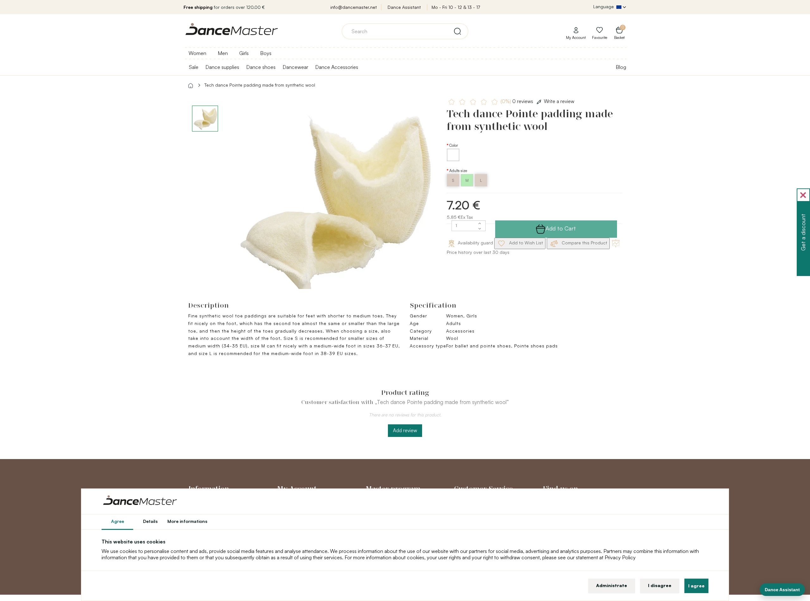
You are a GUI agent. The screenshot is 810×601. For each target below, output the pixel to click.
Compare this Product (583, 242)
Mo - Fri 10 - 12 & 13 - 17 (456, 7)
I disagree (659, 585)
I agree (696, 585)
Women (197, 53)
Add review (405, 430)
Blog (621, 67)
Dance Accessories (336, 67)
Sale (193, 67)
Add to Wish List (525, 242)
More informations (187, 521)
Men (223, 53)
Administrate (611, 585)
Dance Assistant (404, 7)
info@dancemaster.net (353, 7)
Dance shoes (261, 67)
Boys (265, 53)
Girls (244, 53)
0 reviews (517, 101)
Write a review (559, 101)
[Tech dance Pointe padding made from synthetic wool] (334, 202)
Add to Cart (560, 228)
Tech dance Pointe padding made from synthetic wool (259, 85)
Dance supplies (222, 67)
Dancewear (295, 67)
